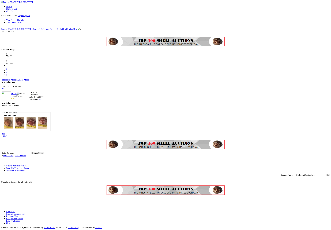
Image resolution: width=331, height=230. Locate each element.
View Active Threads (15, 20)
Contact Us (10, 211)
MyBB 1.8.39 (49, 228)
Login (20, 15)
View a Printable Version (16, 166)
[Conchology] (166, 45)
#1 (3, 89)
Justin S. (98, 228)
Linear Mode (23, 80)
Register (26, 15)
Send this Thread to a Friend (17, 168)
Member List (11, 9)
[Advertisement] (48, 202)
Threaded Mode (9, 80)
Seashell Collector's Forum (44, 29)
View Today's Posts (14, 22)
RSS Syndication (13, 221)
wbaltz (14, 94)
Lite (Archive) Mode (14, 218)
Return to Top (12, 216)
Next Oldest (8, 155)
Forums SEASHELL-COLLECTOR (16, 29)
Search (9, 6)
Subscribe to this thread (15, 170)
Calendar (10, 11)
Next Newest (20, 155)
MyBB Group (73, 228)
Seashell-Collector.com (15, 214)
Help (8, 223)
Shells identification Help (67, 29)
